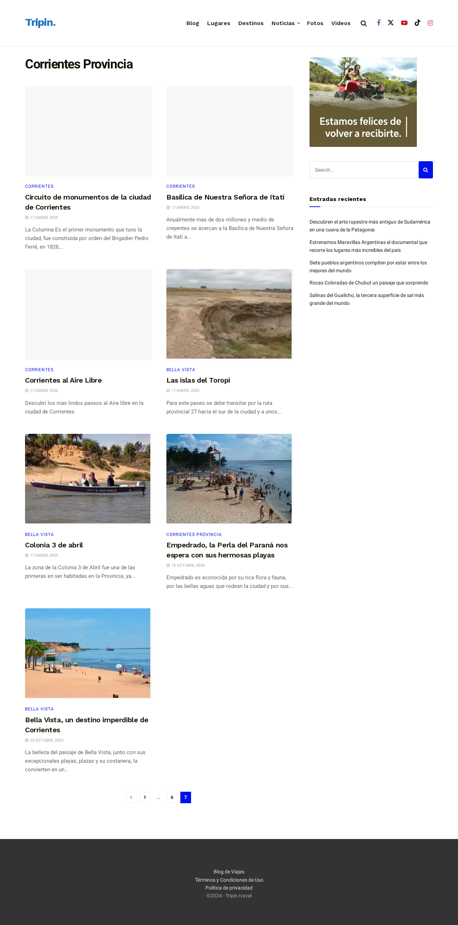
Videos (341, 23)
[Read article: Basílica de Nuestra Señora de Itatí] (229, 131)
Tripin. (40, 22)
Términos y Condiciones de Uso (229, 880)
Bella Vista (180, 370)
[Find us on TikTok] (417, 23)
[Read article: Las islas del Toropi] (229, 314)
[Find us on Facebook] (378, 23)
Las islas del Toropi (198, 380)
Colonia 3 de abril (54, 545)
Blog (192, 23)
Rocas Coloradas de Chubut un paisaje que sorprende (369, 283)
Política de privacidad (229, 888)
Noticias (283, 23)
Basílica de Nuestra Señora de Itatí (225, 197)
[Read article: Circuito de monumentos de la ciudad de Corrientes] (88, 131)
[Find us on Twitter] (391, 23)
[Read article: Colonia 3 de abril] (88, 479)
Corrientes (39, 186)
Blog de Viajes (229, 871)
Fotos (315, 23)
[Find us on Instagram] (430, 23)
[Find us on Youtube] (404, 23)
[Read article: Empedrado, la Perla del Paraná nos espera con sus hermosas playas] (229, 479)
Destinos (251, 23)
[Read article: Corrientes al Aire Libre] (88, 314)
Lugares (218, 23)
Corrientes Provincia (194, 534)
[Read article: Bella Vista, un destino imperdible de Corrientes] (88, 653)
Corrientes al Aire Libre (63, 380)
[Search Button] (364, 23)
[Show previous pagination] (131, 797)
